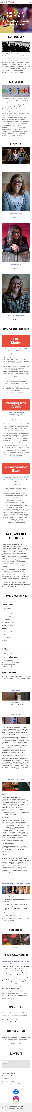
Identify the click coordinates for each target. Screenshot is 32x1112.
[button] (2, 2)
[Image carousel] (16, 941)
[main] (16, 14)
